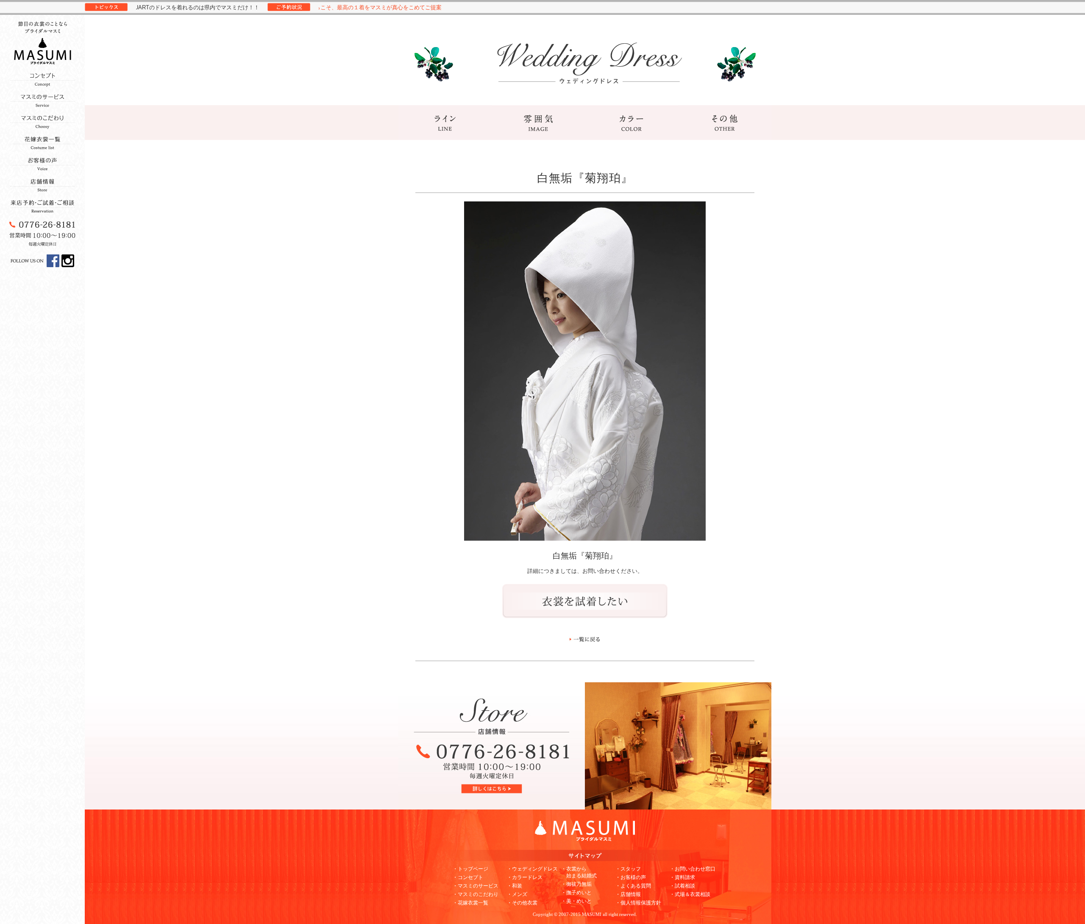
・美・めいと (576, 901)
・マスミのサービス (475, 886)
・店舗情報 (628, 894)
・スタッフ (628, 869)
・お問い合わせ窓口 (692, 869)
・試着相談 (682, 886)
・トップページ (470, 869)
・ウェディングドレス (532, 869)
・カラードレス (524, 877)
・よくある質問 (633, 886)
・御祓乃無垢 (576, 884)
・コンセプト (468, 877)
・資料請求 (682, 877)
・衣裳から (579, 872)
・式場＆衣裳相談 (690, 894)
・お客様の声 (630, 877)
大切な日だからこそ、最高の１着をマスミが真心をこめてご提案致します (328, 7)
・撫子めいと (576, 893)
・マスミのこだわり (475, 894)
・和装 (514, 886)
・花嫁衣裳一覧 (470, 903)
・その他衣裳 (522, 903)
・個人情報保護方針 (638, 903)
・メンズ (517, 894)
